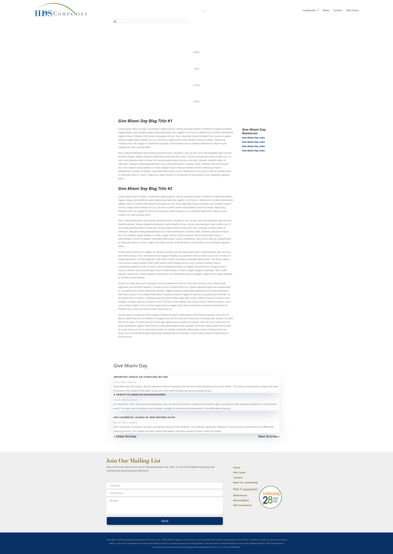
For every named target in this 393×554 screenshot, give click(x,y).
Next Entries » (268, 436)
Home (236, 467)
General (132, 382)
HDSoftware (240, 495)
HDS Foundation (242, 505)
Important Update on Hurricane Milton (141, 376)
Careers (337, 10)
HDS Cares (352, 10)
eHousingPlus (241, 500)
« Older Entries (125, 436)
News (326, 10)
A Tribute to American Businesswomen (139, 394)
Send (164, 521)
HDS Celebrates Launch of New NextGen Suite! (144, 417)
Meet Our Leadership (245, 482)
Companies (309, 10)
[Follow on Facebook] (233, 462)
